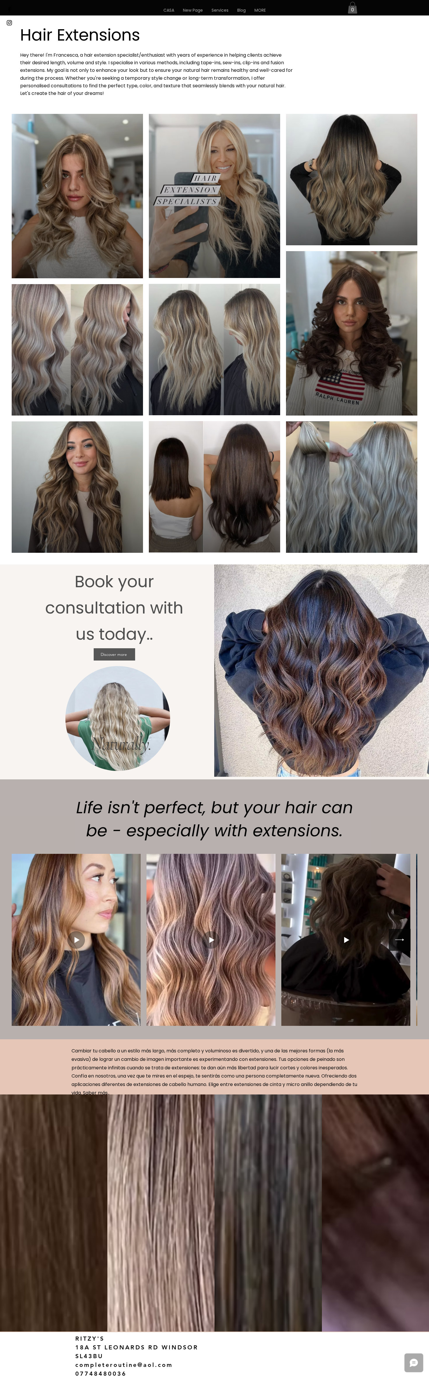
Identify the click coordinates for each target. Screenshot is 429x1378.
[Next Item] (400, 940)
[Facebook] (9, 9)
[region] (118, 719)
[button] (260, 10)
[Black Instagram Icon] (9, 22)
